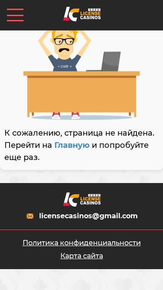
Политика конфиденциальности (82, 243)
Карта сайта (81, 256)
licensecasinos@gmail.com (88, 216)
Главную (72, 145)
